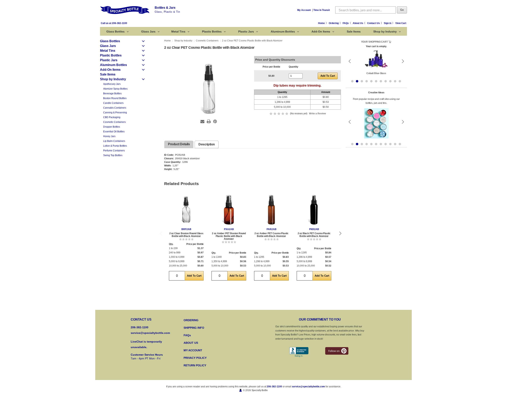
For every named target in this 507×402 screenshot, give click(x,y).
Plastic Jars (246, 31)
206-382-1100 (274, 386)
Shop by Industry (385, 31)
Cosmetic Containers (114, 122)
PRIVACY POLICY (195, 357)
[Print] (209, 121)
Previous (161, 233)
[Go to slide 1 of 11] (352, 81)
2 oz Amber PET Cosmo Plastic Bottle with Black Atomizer (271, 235)
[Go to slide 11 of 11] (400, 81)
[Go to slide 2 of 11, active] (357, 81)
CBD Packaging (111, 117)
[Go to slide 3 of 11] (362, 81)
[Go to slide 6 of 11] (376, 81)
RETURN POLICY (195, 365)
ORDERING (191, 320)
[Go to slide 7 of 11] (381, 81)
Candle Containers (113, 103)
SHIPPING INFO (194, 327)
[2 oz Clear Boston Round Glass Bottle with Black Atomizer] (186, 209)
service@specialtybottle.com (150, 332)
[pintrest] (337, 351)
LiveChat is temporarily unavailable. (146, 344)
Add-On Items (321, 31)
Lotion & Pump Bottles (115, 145)
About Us (358, 23)
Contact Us (373, 23)
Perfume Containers (114, 150)
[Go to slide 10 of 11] (395, 81)
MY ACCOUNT (193, 350)
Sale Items (354, 31)
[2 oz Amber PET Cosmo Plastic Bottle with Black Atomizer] (271, 209)
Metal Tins (178, 31)
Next (340, 233)
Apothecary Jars (112, 84)
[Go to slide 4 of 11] (366, 81)
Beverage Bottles (112, 93)
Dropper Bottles (111, 126)
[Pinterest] (215, 121)
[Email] (202, 121)
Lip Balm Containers (114, 141)
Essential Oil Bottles (114, 131)
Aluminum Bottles (283, 31)
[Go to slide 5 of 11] (371, 81)
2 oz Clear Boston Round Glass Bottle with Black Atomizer (186, 235)
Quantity (293, 66)
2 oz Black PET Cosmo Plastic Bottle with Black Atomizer (314, 235)
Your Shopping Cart (374, 41)
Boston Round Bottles (115, 98)
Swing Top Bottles (112, 155)
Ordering (334, 23)
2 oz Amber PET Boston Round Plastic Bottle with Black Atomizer (229, 236)
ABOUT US (191, 342)
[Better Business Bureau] (299, 352)
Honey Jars (109, 136)
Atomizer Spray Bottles (115, 88)
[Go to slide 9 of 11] (390, 81)
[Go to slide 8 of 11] (385, 81)
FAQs (346, 23)
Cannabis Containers (114, 107)
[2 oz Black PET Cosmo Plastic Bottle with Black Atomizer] (314, 209)
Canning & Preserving (115, 112)
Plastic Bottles (212, 31)
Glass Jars (148, 31)
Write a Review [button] (317, 113)
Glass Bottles (115, 31)
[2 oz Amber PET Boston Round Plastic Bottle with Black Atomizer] (228, 209)
